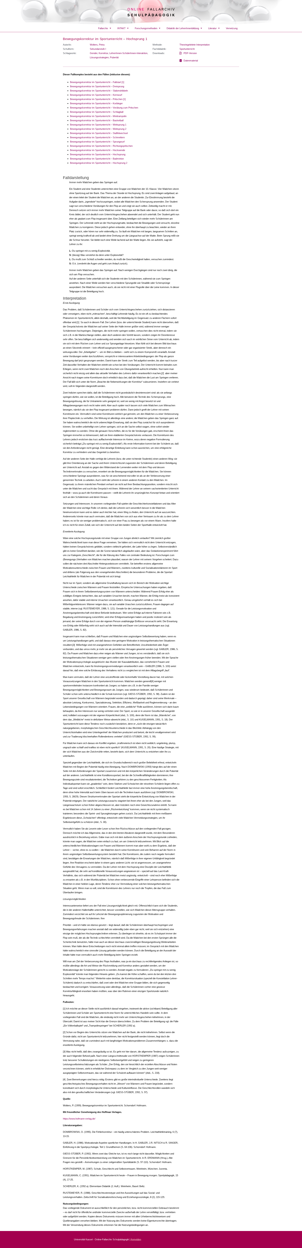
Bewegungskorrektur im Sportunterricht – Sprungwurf (97, 141)
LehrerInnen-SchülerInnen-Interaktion (128, 53)
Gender (93, 53)
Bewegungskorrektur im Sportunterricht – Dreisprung (97, 86)
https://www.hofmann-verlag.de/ (79, 1118)
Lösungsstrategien (99, 57)
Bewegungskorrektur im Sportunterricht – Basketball (96, 120)
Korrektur (103, 53)
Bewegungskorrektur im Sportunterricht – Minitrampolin (98, 116)
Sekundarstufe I (98, 49)
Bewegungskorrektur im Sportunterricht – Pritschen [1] (98, 99)
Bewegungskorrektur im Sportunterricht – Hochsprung (97, 154)
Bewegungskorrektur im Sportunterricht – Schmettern (97, 137)
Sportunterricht (187, 49)
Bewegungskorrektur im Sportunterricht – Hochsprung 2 (98, 163)
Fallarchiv (103, 28)
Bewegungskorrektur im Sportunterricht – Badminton (97, 158)
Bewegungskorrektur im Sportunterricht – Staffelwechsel (99, 133)
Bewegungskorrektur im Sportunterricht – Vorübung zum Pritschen (104, 107)
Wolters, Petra (97, 44)
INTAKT (121, 28)
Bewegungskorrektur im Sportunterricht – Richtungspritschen (101, 146)
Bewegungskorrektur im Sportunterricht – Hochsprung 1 (105, 39)
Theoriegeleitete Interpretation (194, 44)
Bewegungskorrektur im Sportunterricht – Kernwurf (96, 95)
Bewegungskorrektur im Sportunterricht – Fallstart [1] (97, 82)
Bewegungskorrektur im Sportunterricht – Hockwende (97, 150)
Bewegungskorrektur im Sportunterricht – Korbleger (96, 103)
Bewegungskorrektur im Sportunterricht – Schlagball (96, 112)
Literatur (212, 28)
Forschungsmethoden (146, 28)
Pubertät (114, 57)
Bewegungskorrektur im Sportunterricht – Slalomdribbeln (99, 90)
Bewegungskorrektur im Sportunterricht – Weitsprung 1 (98, 124)
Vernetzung (232, 28)
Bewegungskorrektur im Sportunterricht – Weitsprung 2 (98, 129)
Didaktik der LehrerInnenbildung (183, 28)
